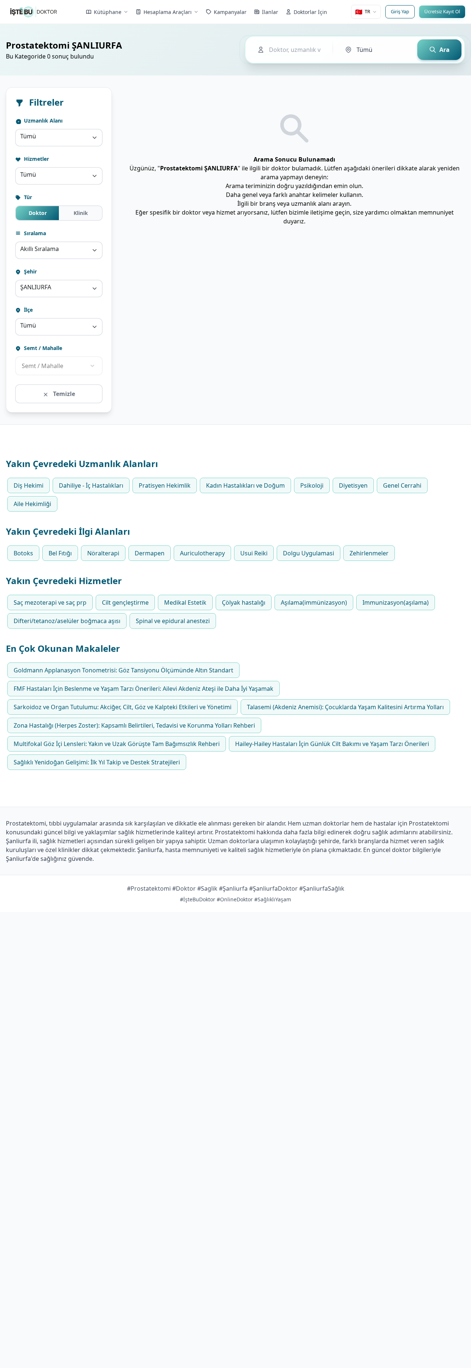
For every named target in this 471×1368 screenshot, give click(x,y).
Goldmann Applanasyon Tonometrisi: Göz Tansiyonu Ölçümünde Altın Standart (123, 670)
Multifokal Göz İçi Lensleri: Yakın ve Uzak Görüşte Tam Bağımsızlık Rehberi (117, 744)
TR (362, 12)
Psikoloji (311, 485)
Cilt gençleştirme (125, 602)
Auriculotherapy (202, 553)
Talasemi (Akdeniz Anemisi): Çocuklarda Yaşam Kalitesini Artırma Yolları (345, 707)
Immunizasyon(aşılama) (395, 602)
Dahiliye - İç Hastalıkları (91, 485)
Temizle (63, 394)
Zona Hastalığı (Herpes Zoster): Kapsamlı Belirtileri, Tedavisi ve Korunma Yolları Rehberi (134, 725)
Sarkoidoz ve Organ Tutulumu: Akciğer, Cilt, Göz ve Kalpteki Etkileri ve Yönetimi (122, 707)
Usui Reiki (254, 553)
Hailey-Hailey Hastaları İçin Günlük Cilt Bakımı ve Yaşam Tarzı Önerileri (332, 744)
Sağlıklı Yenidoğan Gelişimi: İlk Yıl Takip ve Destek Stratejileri (97, 762)
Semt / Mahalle (42, 347)
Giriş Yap (400, 11)
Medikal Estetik (185, 602)
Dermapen (149, 553)
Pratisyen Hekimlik (165, 485)
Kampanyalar (230, 11)
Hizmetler (35, 158)
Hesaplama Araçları (168, 11)
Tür (27, 197)
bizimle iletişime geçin (319, 212)
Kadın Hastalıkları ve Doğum (245, 485)
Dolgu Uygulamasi (308, 553)
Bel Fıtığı (60, 553)
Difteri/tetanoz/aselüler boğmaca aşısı (67, 621)
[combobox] (59, 137)
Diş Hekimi (28, 485)
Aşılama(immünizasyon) (314, 602)
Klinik (81, 212)
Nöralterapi (103, 553)
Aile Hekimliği (32, 504)
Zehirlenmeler (369, 553)
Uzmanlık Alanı (42, 120)
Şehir (29, 271)
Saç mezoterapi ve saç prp (50, 602)
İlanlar (270, 11)
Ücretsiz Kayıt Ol (442, 11)
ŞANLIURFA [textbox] (35, 287)
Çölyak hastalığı (243, 602)
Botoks (23, 553)
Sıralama (34, 233)
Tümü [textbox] (28, 136)
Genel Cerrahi (402, 485)
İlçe (27, 309)
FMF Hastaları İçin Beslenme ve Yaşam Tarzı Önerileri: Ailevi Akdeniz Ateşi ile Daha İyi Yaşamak (143, 689)
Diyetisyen (353, 485)
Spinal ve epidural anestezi (173, 621)
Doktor (38, 212)
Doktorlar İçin (310, 11)
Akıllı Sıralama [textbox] (39, 249)
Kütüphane (107, 11)
